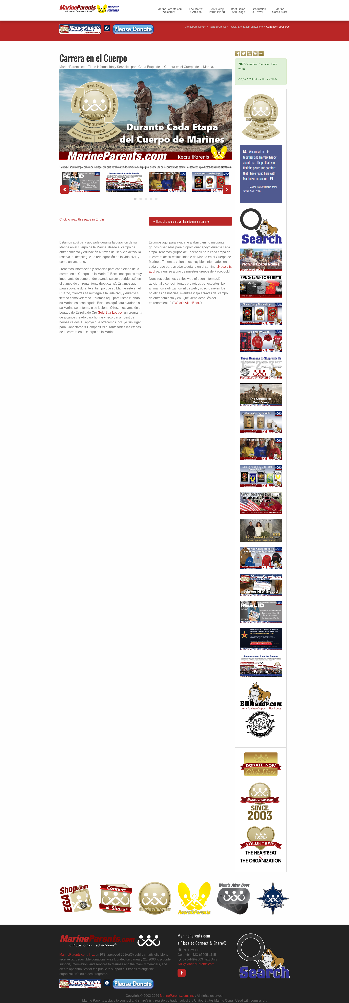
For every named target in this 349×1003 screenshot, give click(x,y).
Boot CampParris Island (217, 10)
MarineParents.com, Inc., (77, 954)
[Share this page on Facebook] (107, 28)
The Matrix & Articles (196, 10)
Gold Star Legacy (110, 312)
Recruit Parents (217, 26)
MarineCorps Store (280, 10)
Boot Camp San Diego (238, 10)
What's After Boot (186, 303)
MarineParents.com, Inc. (177, 995)
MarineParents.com (195, 26)
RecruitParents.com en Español (246, 26)
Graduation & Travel (259, 10)
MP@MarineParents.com (196, 964)
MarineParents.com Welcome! (170, 10)
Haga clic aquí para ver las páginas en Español (182, 221)
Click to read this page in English (82, 219)
